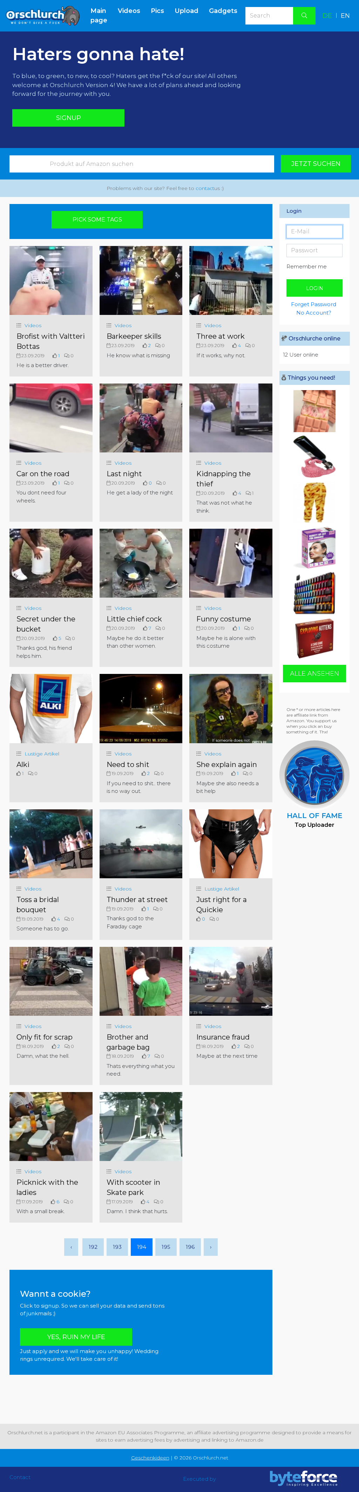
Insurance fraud (223, 1037)
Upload (186, 11)
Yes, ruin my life (76, 1337)
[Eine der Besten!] (314, 593)
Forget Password (313, 304)
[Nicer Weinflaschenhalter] (314, 457)
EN (345, 16)
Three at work (220, 336)
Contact (20, 1477)
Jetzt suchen (315, 164)
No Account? (313, 312)
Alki (22, 764)
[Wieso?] (314, 411)
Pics (157, 11)
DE (327, 16)
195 (166, 1247)
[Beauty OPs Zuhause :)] (314, 548)
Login (314, 288)
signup (68, 118)
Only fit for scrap (44, 1037)
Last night (124, 474)
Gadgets (223, 11)
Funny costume (223, 619)
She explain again (226, 764)
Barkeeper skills (134, 336)
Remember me (306, 266)
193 (117, 1247)
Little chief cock (134, 619)
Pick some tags (97, 219)
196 (190, 1247)
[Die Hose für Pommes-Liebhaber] (314, 502)
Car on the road (42, 474)
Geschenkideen (150, 1458)
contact (205, 188)
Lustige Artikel (42, 754)
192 (93, 1247)
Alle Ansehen (314, 673)
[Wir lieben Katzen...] (314, 639)
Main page (101, 15)
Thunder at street (137, 899)
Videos (129, 11)
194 (141, 1247)
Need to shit (128, 764)
